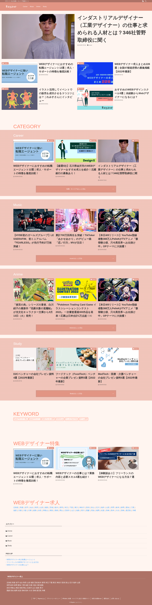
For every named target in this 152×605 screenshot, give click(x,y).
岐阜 (117, 507)
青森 (21, 507)
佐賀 (102, 510)
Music (9, 541)
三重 (132, 507)
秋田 (36, 507)
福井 (102, 507)
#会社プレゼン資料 (48, 419)
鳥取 (51, 510)
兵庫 (30, 510)
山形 (41, 507)
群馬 (61, 507)
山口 (73, 510)
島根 (56, 510)
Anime (9, 531)
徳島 (78, 510)
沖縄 (134, 510)
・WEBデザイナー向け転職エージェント (20, 559)
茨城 (51, 507)
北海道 (15, 507)
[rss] (143, 1)
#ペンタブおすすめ (71, 419)
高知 (92, 510)
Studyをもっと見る (76, 393)
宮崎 (122, 510)
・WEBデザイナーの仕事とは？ (17, 565)
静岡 (122, 507)
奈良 (39, 510)
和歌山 (45, 510)
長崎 (107, 510)
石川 (97, 507)
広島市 (67, 510)
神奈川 (82, 507)
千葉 (71, 507)
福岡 (97, 510)
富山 (92, 507)
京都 (20, 510)
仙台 (31, 507)
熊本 (112, 510)
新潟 (87, 507)
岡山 (61, 510)
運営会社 (106, 598)
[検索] (145, 1)
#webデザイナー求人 (21, 419)
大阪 (25, 510)
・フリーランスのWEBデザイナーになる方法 (22, 562)
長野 (112, 507)
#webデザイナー (34, 419)
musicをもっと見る (76, 258)
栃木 (56, 507)
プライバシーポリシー (53, 598)
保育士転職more (97, 598)
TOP (34, 598)
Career (10, 536)
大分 (117, 510)
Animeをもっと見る (76, 328)
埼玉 (66, 507)
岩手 (26, 507)
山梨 (107, 507)
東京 (76, 507)
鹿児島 (128, 510)
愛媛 (87, 510)
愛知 (127, 507)
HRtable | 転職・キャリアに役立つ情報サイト (76, 598)
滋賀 (15, 510)
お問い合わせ (115, 598)
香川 (82, 510)
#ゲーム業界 (84, 419)
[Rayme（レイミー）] (11, 6)
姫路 (35, 510)
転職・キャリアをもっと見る (76, 189)
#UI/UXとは (60, 419)
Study (9, 545)
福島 (46, 507)
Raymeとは (41, 598)
